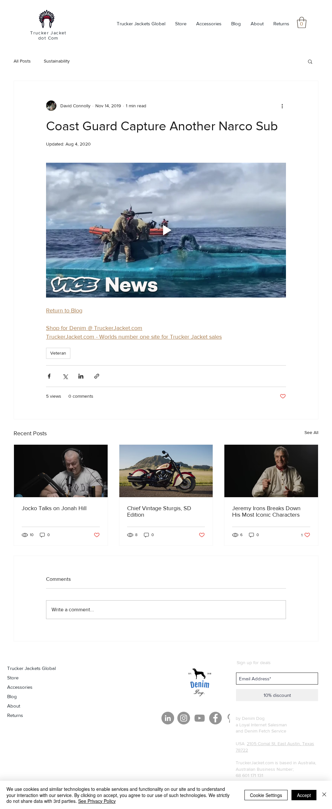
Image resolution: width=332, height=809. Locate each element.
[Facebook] (215, 718)
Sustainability (57, 61)
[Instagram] (183, 718)
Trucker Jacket (48, 32)
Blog (12, 696)
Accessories (19, 687)
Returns (15, 715)
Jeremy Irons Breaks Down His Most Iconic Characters (266, 511)
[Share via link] (97, 376)
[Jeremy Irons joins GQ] (271, 471)
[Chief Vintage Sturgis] (166, 471)
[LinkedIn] (167, 718)
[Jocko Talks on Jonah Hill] (61, 471)
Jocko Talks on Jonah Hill (54, 508)
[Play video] (166, 230)
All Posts (22, 61)
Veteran (58, 353)
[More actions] (282, 106)
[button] (301, 22)
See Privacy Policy (97, 801)
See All (311, 432)
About (13, 706)
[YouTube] (199, 718)
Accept (304, 795)
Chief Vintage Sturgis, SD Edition (159, 511)
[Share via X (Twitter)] (65, 376)
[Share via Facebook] (49, 376)
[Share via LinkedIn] (81, 376)
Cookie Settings (266, 795)
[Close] (324, 795)
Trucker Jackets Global (31, 668)
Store (12, 677)
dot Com (48, 38)
